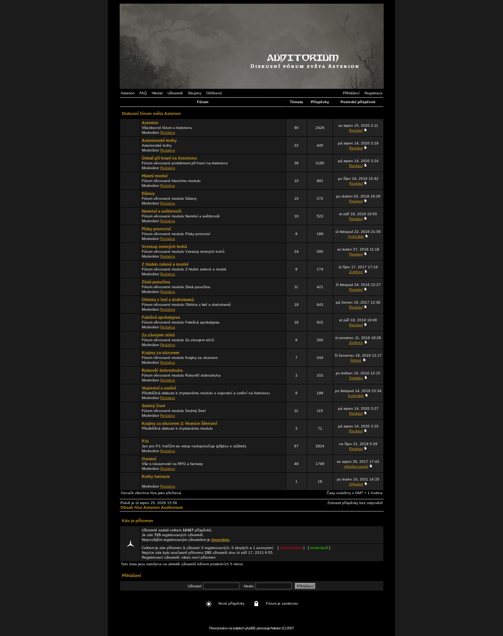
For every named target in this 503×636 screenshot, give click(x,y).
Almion (356, 360)
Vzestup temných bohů (164, 246)
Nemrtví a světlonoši (162, 211)
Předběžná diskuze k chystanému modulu (179, 425)
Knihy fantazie (156, 476)
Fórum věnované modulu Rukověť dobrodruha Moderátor (181, 375)
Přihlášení (351, 93)
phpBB (250, 628)
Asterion (128, 93)
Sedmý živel (153, 405)
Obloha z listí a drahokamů (168, 299)
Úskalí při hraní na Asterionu (169, 158)
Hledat (157, 93)
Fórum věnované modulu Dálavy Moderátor (169, 198)
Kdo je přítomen (137, 520)
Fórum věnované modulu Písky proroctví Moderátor (176, 234)
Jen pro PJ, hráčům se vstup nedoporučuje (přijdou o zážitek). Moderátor (194, 446)
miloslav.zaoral (356, 466)
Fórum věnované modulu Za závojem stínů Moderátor (178, 340)
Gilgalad (356, 484)
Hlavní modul (155, 176)
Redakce (167, 132)
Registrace (374, 93)
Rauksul (356, 130)
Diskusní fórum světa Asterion (151, 113)
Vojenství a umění (159, 388)
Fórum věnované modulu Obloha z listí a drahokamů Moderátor (186, 304)
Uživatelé (175, 93)
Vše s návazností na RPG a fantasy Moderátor (172, 464)
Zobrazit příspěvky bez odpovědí (355, 503)
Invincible (356, 236)
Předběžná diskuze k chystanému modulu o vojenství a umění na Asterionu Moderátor (206, 393)
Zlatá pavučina (156, 282)
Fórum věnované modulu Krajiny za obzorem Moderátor (180, 357)
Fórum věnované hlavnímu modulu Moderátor (171, 181)
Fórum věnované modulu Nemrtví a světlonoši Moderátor (180, 216)
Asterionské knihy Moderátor (159, 145)
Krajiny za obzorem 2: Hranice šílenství (179, 423)
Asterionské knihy (159, 140)
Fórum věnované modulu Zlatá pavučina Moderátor (176, 287)
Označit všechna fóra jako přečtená (151, 493)
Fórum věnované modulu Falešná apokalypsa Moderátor (180, 322)
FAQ (143, 93)
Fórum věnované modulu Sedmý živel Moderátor (173, 410)
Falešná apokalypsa (161, 317)
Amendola (220, 540)
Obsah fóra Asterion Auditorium (151, 507)
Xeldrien (356, 378)
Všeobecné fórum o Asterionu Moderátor (167, 127)
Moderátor (158, 481)
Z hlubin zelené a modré (165, 264)
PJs (145, 441)
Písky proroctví (156, 229)
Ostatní (149, 459)
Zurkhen (356, 272)
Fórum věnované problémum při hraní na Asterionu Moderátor (185, 163)
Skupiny (194, 93)
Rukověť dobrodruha (162, 370)
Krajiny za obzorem (160, 352)
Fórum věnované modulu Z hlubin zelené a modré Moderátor (184, 269)
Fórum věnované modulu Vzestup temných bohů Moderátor (183, 251)
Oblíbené (214, 93)
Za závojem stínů (158, 335)
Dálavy (148, 193)
